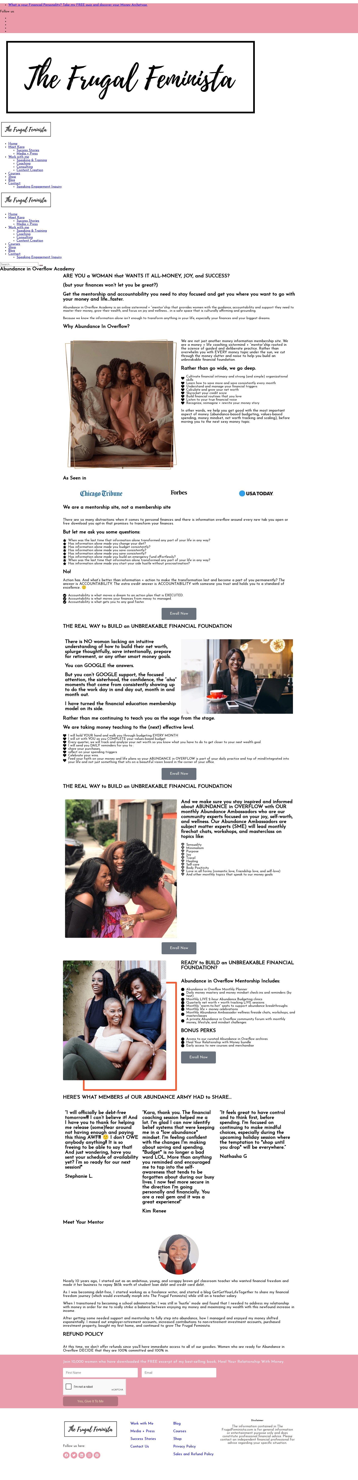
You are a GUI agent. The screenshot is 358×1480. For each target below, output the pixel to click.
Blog (11, 180)
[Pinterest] (97, 1455)
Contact (14, 183)
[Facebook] (66, 1455)
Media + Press (27, 153)
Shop (12, 176)
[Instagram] (89, 1455)
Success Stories (28, 150)
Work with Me (142, 1424)
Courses (14, 173)
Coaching (23, 163)
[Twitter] (74, 1455)
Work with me (18, 157)
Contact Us (139, 1447)
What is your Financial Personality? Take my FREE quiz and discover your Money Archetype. (78, 5)
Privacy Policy (184, 1447)
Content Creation (30, 170)
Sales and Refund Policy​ (193, 1454)
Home (12, 143)
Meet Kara (16, 147)
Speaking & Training (32, 160)
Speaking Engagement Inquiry (39, 186)
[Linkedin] (81, 1455)
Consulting (25, 167)
